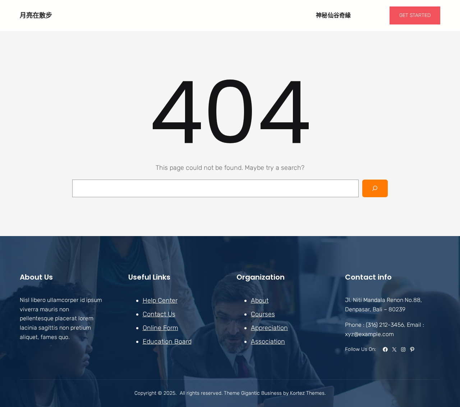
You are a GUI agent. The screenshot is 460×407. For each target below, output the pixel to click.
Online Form (160, 328)
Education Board (167, 341)
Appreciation (269, 328)
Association (268, 341)
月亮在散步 (36, 15)
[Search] (375, 188)
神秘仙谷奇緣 (333, 15)
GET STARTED (415, 15)
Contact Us (159, 314)
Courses (263, 314)
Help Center (160, 300)
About (259, 300)
